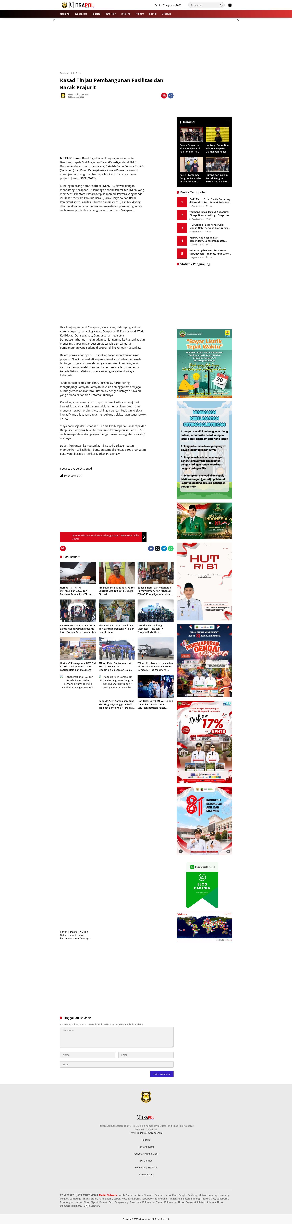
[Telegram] (164, 548)
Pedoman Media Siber (146, 1153)
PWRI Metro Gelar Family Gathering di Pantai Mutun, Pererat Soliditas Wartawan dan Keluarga (209, 200)
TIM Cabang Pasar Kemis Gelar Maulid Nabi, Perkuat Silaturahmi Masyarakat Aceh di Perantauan (208, 226)
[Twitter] (157, 548)
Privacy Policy (146, 1174)
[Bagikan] (171, 95)
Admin (71, 95)
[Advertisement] (42, 68)
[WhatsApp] (171, 548)
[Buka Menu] (230, 5)
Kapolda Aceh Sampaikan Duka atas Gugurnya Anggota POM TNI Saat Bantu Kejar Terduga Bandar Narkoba (116, 704)
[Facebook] (151, 548)
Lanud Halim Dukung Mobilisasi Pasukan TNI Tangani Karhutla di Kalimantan (151, 629)
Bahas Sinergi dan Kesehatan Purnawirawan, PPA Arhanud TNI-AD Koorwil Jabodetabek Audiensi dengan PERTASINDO (155, 591)
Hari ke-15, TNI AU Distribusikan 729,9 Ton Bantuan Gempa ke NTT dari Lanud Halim (76, 591)
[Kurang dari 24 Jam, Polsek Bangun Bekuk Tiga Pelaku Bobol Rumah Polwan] (217, 164)
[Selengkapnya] (227, 121)
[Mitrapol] (78, 4)
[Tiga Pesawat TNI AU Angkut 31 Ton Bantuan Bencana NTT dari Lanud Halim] (117, 610)
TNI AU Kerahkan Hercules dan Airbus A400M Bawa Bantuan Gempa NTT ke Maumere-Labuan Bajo (155, 666)
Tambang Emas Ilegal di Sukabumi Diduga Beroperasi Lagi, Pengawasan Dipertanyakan (210, 213)
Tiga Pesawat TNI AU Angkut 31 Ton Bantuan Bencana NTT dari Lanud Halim (117, 629)
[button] (221, 5)
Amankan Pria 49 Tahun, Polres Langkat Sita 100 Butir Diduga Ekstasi (117, 591)
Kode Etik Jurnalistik (146, 1167)
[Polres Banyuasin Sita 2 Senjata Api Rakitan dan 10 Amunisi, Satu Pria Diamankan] (191, 134)
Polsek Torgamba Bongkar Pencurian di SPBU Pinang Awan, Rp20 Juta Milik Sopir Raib (191, 178)
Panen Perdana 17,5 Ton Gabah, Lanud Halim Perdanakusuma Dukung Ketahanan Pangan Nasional (76, 935)
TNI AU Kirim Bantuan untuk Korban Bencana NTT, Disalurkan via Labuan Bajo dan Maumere (115, 666)
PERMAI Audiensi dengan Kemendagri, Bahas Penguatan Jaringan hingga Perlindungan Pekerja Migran (207, 239)
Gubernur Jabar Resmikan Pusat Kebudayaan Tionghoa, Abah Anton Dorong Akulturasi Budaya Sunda (209, 252)
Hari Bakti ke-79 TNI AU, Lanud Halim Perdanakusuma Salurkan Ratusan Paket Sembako (155, 704)
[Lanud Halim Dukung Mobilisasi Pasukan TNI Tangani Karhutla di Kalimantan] (156, 610)
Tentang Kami (146, 1146)
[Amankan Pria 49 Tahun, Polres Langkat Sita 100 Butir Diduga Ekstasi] (117, 573)
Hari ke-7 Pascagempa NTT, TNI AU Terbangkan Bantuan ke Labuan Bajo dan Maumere (78, 666)
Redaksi (146, 1139)
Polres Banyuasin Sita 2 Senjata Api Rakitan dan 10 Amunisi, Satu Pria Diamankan (190, 148)
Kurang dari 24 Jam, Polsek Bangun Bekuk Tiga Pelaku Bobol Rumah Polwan (217, 178)
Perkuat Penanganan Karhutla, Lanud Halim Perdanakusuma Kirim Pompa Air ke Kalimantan (78, 629)
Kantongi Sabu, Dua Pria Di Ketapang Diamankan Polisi (217, 148)
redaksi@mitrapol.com (150, 1132)
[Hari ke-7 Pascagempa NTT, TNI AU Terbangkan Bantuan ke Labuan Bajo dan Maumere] (78, 648)
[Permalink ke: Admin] (64, 96)
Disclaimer (146, 1160)
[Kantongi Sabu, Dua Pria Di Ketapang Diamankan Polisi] (217, 134)
